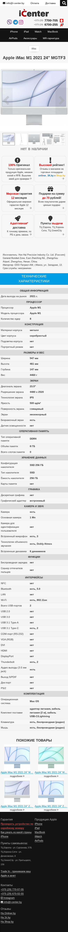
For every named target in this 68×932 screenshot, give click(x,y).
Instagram (9, 898)
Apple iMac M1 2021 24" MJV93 (18, 772)
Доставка (50, 3)
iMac (34, 48)
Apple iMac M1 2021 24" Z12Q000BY (21, 806)
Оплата (35, 3)
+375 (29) (46, 20)
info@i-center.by (15, 3)
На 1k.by (5, 917)
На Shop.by (7, 921)
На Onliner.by (8, 913)
